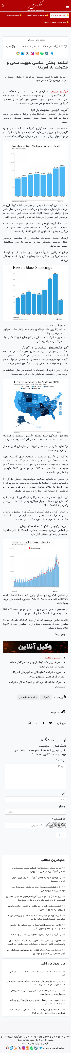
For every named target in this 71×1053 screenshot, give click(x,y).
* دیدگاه (61, 760)
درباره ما (46, 1048)
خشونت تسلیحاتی (28, 697)
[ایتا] (37, 54)
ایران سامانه (28, 1043)
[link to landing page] (35, 5)
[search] (3, 5)
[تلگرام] (51, 54)
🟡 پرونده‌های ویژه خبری (60, 15)
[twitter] (50, 723)
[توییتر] (27, 54)
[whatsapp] (29, 723)
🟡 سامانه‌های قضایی (13, 15)
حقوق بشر (41, 39)
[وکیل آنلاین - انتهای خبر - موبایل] (35, 647)
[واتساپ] (42, 54)
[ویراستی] (22, 54)
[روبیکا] (18, 54)
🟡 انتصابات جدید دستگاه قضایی (36, 15)
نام (64, 793)
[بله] (46, 54)
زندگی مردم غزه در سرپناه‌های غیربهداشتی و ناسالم (36, 934)
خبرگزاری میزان (59, 92)
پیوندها (61, 1048)
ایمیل (62, 806)
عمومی (30, 39)
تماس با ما (54, 1048)
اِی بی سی (48, 352)
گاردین (51, 114)
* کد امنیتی (59, 819)
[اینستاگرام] (32, 54)
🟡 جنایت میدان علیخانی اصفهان (56, 22)
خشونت (46, 697)
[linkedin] (37, 723)
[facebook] (43, 723)
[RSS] (15, 1049)
